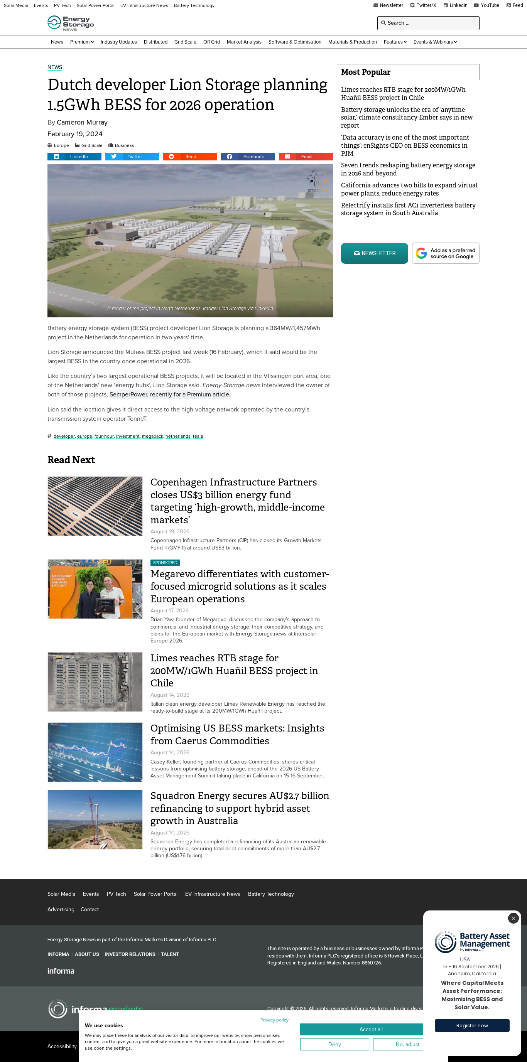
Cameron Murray (82, 122)
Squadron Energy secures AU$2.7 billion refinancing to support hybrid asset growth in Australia (239, 808)
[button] (74, 156)
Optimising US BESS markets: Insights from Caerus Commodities (237, 734)
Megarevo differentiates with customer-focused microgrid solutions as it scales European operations (239, 586)
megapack (152, 436)
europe (84, 436)
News (54, 68)
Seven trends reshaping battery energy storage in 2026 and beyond (408, 169)
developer (64, 436)
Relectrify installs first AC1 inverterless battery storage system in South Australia (408, 209)
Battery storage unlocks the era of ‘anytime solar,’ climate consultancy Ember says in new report (407, 118)
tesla (198, 436)
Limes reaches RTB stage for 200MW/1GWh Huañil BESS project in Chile (234, 670)
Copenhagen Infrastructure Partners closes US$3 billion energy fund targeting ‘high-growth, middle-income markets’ (237, 501)
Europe (61, 145)
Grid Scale (92, 145)
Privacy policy (274, 1019)
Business (124, 145)
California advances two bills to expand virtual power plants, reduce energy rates (409, 189)
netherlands (178, 436)
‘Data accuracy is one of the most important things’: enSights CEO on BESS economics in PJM (405, 145)
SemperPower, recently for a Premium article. (170, 394)
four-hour (104, 436)
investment (128, 436)
